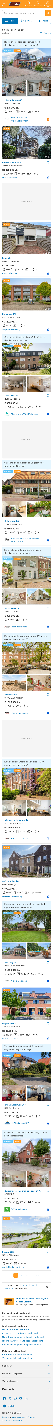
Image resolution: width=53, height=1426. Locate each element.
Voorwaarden (18, 1417)
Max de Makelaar (10, 1038)
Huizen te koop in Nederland (15, 1329)
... (32, 1275)
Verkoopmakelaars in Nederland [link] (17, 1358)
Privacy (5, 1417)
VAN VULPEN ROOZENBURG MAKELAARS (25, 540)
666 (37, 1275)
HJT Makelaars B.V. (20, 1123)
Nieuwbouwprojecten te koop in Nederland (22, 1340)
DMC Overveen (9, 177)
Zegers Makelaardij (11, 329)
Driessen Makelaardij (12, 896)
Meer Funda (8, 1389)
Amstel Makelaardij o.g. (13, 1267)
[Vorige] (10, 1275)
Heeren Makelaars (19, 713)
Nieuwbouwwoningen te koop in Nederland (23, 1337)
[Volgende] (43, 1275)
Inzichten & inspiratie (12, 1373)
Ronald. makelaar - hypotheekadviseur (20, 119)
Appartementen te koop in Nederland (20, 1333)
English (11, 1406)
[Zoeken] (48, 13)
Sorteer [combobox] (47, 33)
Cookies (31, 1417)
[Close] (47, 1287)
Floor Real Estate (19, 626)
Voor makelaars (10, 1381)
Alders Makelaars (10, 273)
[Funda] (16, 4)
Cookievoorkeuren (13, 1420)
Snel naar (7, 1365)
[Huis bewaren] (48, 100)
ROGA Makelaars (19, 1209)
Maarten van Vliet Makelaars (24, 414)
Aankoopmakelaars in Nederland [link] (17, 1354)
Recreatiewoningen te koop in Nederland (21, 1344)
